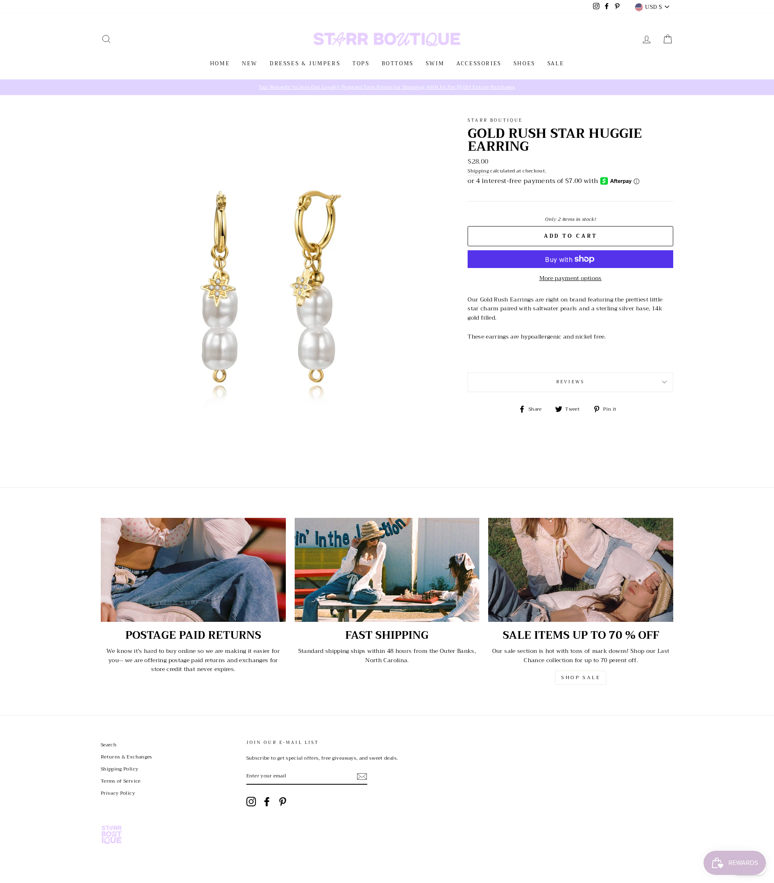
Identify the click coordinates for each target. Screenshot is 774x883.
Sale (555, 63)
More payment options (570, 278)
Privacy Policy (118, 793)
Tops (360, 63)
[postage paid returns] (193, 570)
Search (109, 745)
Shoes (524, 63)
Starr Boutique (495, 120)
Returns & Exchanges (126, 757)
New (250, 63)
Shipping (478, 171)
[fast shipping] (387, 570)
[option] (387, 87)
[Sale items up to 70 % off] (580, 570)
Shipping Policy (119, 769)
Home (220, 63)
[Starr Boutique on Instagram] (251, 801)
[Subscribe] (362, 776)
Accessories (478, 63)
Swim (435, 63)
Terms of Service (121, 781)
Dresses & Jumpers (305, 63)
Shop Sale (580, 677)
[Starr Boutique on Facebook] (267, 801)
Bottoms (398, 63)
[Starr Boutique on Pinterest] (282, 801)
